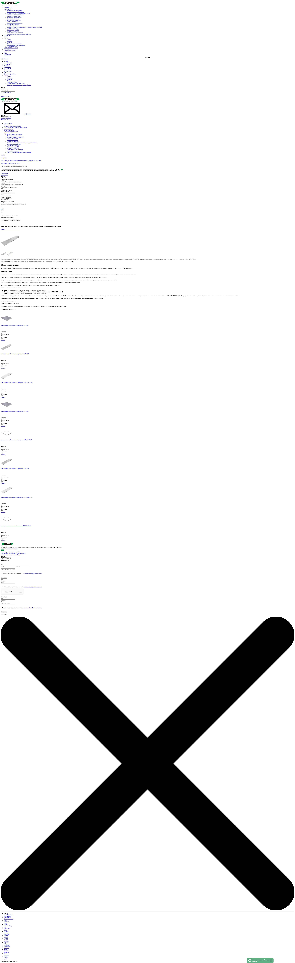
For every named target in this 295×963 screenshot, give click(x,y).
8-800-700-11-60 (4, 58)
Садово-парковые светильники (15, 32)
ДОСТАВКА (7, 67)
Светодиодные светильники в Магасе (10, 554)
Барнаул (6, 939)
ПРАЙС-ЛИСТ (8, 71)
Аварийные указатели (12, 25)
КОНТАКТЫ (7, 68)
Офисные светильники (13, 19)
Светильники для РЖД (13, 151)
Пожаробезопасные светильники (12, 126)
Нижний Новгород (9, 919)
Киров (5, 959)
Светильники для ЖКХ (13, 30)
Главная (6, 61)
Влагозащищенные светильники (15, 14)
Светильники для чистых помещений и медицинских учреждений (24, 27)
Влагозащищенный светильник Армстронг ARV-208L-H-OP (16, 382)
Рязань (5, 953)
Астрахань (6, 955)
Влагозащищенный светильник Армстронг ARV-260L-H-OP (16, 497)
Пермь (5, 930)
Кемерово (6, 952)
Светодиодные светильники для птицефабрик (19, 34)
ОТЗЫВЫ (6, 65)
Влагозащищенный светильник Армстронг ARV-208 (14, 325)
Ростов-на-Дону (8, 925)
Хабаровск (6, 943)
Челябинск (6, 921)
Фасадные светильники (13, 24)
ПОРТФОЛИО (8, 64)
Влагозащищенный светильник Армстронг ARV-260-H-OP (16, 439)
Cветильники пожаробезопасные (15, 12)
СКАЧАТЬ (6, 75)
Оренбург (6, 950)
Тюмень (6, 937)
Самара (6, 924)
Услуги (5, 69)
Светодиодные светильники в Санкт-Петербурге (13, 553)
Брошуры (9, 42)
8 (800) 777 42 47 (5, 96)
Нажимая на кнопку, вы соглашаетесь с (22, 573)
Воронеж (6, 931)
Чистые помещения (12, 46)
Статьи (5, 72)
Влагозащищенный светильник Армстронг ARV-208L (15, 353)
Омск (5, 923)
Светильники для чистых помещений (9, 129)
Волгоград (6, 932)
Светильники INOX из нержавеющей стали (18, 13)
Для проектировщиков (10, 74)
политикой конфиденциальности (33, 573)
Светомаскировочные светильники (16, 45)
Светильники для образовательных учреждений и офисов (22, 142)
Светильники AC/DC (12, 28)
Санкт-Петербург (8, 914)
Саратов (6, 935)
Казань (5, 920)
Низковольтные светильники (14, 10)
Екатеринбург (7, 917)
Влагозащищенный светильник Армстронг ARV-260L (15, 468)
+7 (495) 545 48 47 (6, 118)
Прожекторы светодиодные (14, 17)
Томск (5, 949)
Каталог (9, 39)
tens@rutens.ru (27, 113)
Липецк (6, 957)
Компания (9, 62)
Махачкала (6, 948)
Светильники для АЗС (13, 31)
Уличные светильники (13, 21)
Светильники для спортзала (14, 16)
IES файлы (9, 41)
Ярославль (6, 945)
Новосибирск (7, 916)
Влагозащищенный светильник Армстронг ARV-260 (14, 411)
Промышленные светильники (14, 23)
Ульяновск (6, 941)
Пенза (5, 956)
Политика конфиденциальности (9, 548)
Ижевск (6, 938)
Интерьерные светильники (14, 20)
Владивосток (7, 946)
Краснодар (6, 934)
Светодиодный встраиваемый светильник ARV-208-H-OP (16, 525)
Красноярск (7, 928)
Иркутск (6, 942)
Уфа (5, 927)
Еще (5, 133)
